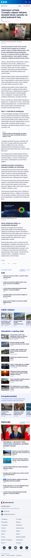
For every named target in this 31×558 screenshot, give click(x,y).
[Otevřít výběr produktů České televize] (29, 2)
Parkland (15, 263)
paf (2, 20)
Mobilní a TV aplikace (6, 540)
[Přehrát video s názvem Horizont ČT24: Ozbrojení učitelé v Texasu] (15, 32)
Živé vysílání (4, 522)
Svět (3, 263)
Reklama (18, 522)
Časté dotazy (19, 540)
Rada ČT (18, 531)
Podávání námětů (20, 537)
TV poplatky (4, 525)
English (2, 555)
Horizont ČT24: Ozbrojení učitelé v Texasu (10, 41)
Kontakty (18, 543)
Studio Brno (19, 525)
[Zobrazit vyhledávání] (26, 2)
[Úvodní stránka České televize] (7, 502)
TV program (4, 519)
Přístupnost (19, 555)
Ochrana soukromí (10, 555)
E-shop (3, 537)
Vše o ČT (3, 543)
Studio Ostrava (20, 528)
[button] (15, 32)
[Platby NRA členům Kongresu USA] (15, 209)
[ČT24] (4, 2)
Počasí (3, 534)
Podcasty (3, 531)
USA (9, 263)
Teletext (3, 528)
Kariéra (18, 534)
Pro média (18, 519)
